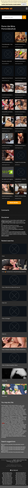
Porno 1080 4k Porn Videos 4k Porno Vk (11, 287)
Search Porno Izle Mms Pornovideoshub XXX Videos (14, 447)
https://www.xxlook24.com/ (7, 484)
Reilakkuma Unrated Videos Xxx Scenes (10, 424)
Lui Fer (2, 413)
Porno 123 (4, 302)
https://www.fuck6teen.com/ (21, 474)
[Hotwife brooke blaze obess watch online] (8, 92)
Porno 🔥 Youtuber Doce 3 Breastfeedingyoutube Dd (14, 271)
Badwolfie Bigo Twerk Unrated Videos (9, 405)
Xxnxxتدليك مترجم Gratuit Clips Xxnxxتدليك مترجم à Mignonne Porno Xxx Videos (14, 418)
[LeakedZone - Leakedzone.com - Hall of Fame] (21, 177)
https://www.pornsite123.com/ (7, 477)
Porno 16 (4, 334)
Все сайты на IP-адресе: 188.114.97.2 (10, 179)
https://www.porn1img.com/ (21, 480)
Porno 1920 (4, 380)
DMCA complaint (5, 235)
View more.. (14, 202)
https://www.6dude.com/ (7, 475)
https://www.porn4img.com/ (21, 483)
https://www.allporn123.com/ (21, 478)
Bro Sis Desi (20, 423)
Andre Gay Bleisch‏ (18, 420)
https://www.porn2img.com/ (21, 481)
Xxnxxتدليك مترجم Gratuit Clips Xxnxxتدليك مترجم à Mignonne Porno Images (12, 416)
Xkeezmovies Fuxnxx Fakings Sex (8, 409)
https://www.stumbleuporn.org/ (20, 484)
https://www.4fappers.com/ (7, 472)
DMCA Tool (19, 461)
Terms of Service (20, 460)
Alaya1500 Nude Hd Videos (7, 410)
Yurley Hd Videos (5, 415)
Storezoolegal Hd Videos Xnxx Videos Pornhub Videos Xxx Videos (12, 407)
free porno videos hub (7, 61)
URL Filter (14, 461)
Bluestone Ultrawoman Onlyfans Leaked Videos (15, 414)
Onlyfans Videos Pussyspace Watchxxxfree (15, 411)
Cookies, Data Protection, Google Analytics (11, 4)
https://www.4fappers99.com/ (7, 473)
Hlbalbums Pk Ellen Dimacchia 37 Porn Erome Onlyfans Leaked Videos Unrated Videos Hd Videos (13, 427)
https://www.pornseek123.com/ (20, 475)
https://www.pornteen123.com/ (20, 477)
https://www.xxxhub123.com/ (7, 481)
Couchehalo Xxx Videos (6, 436)
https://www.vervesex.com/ (7, 479)
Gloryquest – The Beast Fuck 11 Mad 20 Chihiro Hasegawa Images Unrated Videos (13, 430)
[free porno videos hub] (8, 59)
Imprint (14, 460)
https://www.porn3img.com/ (21, 482)
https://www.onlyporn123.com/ (20, 479)
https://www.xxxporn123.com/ (7, 482)
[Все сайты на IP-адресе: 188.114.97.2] (8, 177)
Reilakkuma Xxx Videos (12, 428)
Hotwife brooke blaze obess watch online (11, 95)
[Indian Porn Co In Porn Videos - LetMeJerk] (8, 75)
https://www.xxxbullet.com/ (7, 480)
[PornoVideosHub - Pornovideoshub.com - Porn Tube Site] (8, 42)
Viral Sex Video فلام (21, 409)
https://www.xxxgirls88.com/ (21, 472)
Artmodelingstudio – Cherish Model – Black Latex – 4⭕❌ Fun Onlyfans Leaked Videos (12, 422)
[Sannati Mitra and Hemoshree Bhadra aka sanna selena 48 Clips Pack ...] (8, 109)
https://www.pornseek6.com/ (21, 476)
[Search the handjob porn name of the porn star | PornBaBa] (21, 75)
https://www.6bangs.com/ (7, 474)
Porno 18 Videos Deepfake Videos (9, 365)
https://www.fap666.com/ (7, 476)
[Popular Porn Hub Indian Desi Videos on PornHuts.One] (21, 160)
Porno (3, 256)
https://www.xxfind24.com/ (7, 483)
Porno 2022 (4, 396)
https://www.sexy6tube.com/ (21, 473)
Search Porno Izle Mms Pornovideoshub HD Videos (13, 448)
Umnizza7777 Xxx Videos (10, 433)
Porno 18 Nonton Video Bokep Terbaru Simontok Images (14, 349)
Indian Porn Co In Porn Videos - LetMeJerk (11, 78)
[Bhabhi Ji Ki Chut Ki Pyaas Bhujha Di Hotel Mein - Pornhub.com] (21, 193)
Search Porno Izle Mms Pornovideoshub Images (13, 452)
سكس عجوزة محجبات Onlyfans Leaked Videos (12, 406)
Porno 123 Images (6, 318)
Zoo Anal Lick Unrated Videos (15, 434)
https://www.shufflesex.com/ (7, 478)
